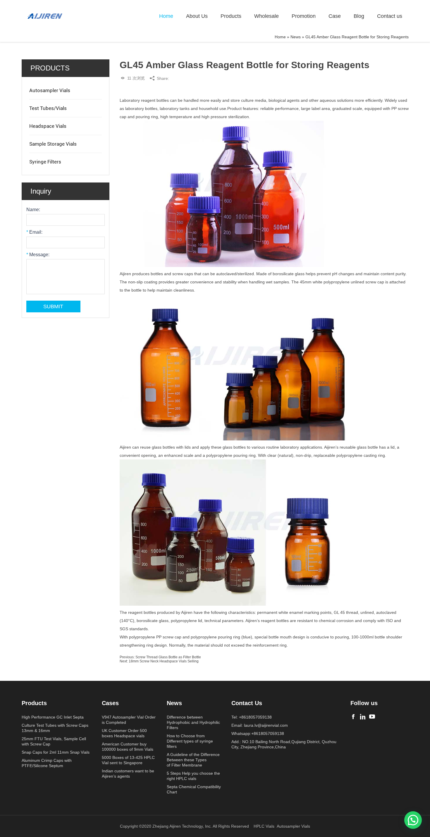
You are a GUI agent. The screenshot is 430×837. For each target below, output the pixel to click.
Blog (359, 16)
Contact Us (246, 703)
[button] (413, 820)
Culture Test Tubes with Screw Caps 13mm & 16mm (55, 728)
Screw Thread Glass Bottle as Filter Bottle (168, 657)
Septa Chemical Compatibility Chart (194, 789)
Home (166, 16)
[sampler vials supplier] (45, 16)
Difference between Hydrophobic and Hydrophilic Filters (193, 722)
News (295, 37)
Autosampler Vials (49, 90)
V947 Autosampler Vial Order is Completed (129, 720)
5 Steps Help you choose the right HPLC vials (193, 776)
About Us (197, 16)
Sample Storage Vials (53, 144)
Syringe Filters (45, 162)
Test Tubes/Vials (48, 108)
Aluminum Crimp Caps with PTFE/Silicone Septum (47, 763)
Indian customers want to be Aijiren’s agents (128, 774)
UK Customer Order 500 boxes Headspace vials (124, 733)
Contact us (389, 16)
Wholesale (266, 16)
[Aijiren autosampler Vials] (372, 717)
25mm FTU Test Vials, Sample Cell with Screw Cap (54, 741)
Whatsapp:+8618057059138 (257, 733)
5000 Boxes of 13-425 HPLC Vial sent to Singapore (128, 760)
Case (334, 16)
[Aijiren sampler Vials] (353, 717)
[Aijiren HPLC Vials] (363, 717)
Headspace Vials (47, 126)
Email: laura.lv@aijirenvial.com (259, 725)
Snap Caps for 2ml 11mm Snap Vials (56, 752)
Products (231, 16)
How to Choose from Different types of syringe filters (190, 741)
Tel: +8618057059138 (251, 717)
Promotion (304, 16)
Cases (110, 703)
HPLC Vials (264, 826)
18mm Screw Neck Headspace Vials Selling (164, 661)
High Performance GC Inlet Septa (53, 717)
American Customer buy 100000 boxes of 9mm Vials (127, 747)
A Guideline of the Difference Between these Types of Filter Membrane (193, 759)
